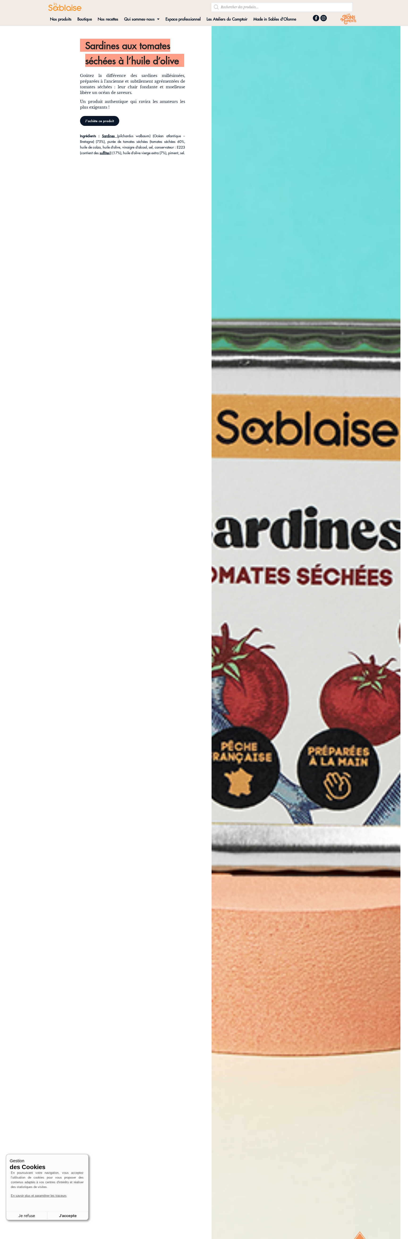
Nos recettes (108, 19)
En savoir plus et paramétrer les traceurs (39, 1195)
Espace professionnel (183, 19)
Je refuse (26, 1215)
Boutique (84, 19)
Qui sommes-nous (139, 19)
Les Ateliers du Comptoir (227, 19)
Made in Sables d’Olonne (274, 19)
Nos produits (61, 19)
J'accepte (68, 1215)
